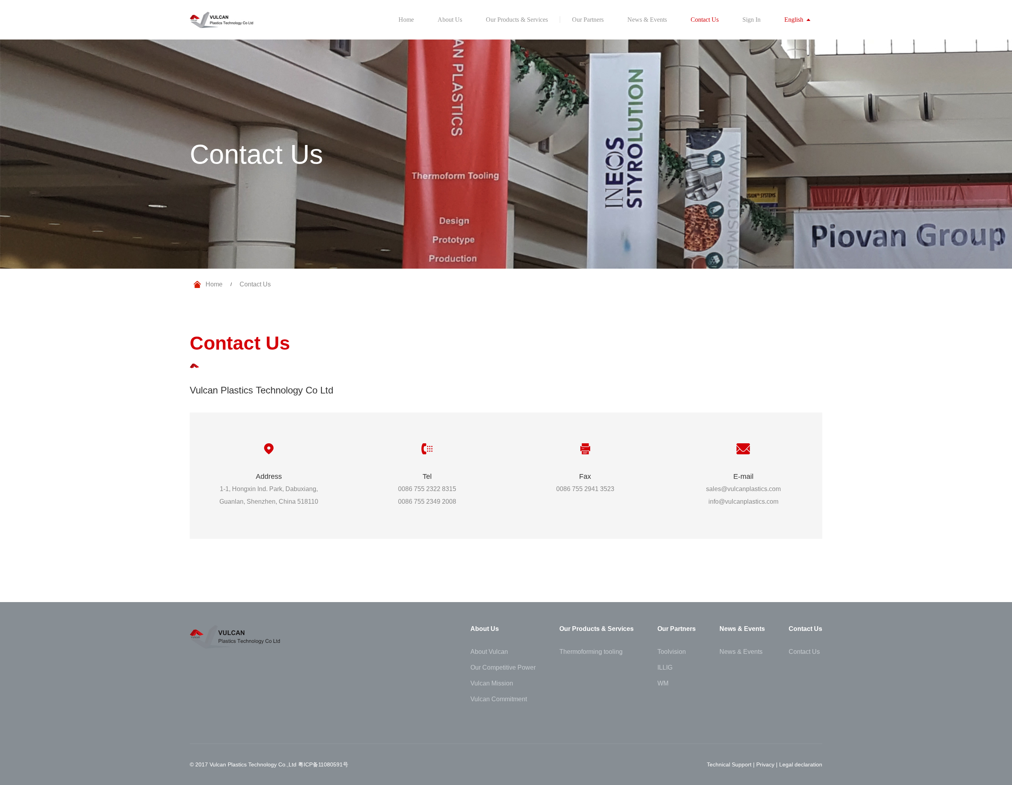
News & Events (741, 652)
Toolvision (671, 652)
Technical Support (729, 764)
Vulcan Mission (491, 683)
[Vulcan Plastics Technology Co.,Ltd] (222, 20)
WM (662, 683)
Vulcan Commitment (498, 699)
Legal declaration (800, 764)
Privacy (765, 764)
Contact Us (804, 652)
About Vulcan (489, 652)
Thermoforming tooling (591, 652)
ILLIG (664, 668)
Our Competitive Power (503, 668)
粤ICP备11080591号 (323, 764)
